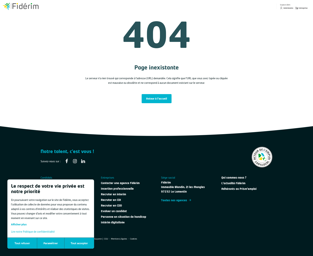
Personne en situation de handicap (123, 216)
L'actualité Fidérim (233, 183)
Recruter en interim (113, 194)
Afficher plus (19, 224)
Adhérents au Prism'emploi (238, 188)
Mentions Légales (119, 238)
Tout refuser (22, 243)
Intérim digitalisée (113, 222)
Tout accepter (79, 243)
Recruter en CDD (111, 205)
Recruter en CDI (111, 199)
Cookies (133, 238)
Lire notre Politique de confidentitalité (33, 231)
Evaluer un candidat (114, 211)
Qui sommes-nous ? (233, 177)
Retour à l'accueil (156, 98)
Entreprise (303, 8)
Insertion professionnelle (117, 188)
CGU (106, 238)
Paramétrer (50, 243)
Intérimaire (288, 8)
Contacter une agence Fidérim (120, 183)
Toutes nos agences (174, 200)
